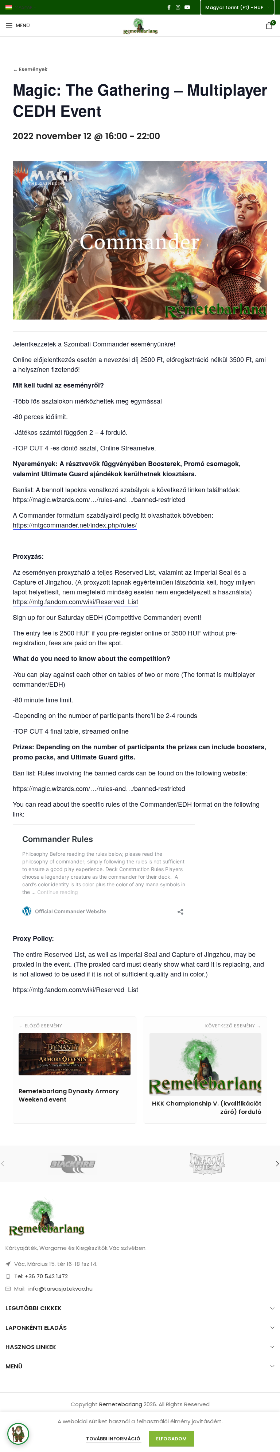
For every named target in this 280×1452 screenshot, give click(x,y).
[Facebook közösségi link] (169, 7)
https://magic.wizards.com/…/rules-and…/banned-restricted (99, 499)
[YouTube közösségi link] (187, 7)
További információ (113, 1438)
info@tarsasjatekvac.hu (60, 1288)
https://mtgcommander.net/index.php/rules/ (75, 524)
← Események (30, 69)
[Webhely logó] (140, 25)
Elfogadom (171, 1438)
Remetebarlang (120, 1404)
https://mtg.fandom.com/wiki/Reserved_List (75, 601)
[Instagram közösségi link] (178, 7)
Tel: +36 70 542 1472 (41, 1276)
